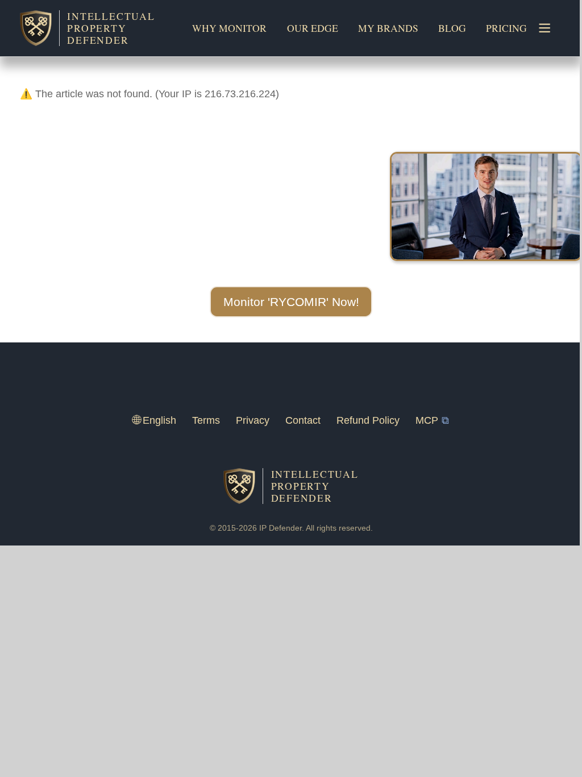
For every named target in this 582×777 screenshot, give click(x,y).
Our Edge (312, 28)
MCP (426, 420)
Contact (303, 420)
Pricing (506, 28)
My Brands (388, 28)
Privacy (252, 420)
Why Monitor (229, 28)
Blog (452, 28)
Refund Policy (368, 420)
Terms (206, 420)
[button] (291, 302)
